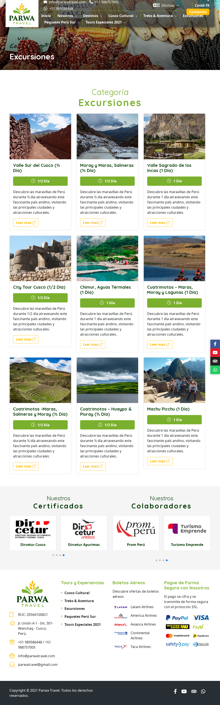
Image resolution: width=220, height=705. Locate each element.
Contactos (198, 11)
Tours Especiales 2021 (104, 22)
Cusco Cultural (120, 15)
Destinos (90, 15)
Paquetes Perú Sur (60, 22)
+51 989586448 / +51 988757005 (34, 645)
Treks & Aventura (158, 15)
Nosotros (65, 15)
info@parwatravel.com (36, 656)
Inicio (46, 15)
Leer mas (24, 222)
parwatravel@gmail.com (37, 664)
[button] (53, 555)
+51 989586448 (60, 8)
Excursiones (193, 15)
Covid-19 (202, 5)
